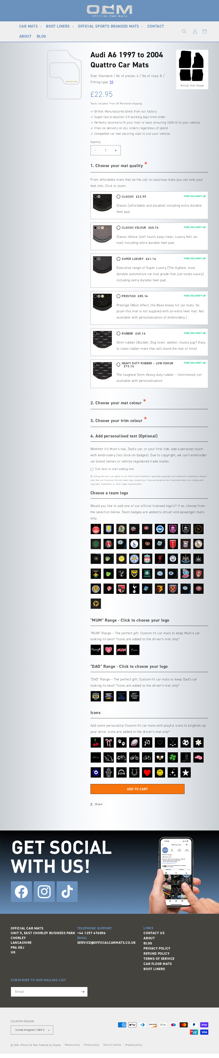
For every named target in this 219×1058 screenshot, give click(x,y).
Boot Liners (154, 969)
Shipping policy (133, 1044)
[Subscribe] (82, 992)
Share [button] (99, 804)
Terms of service (112, 1044)
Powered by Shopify (50, 1045)
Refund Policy (156, 953)
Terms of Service (159, 958)
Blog (148, 943)
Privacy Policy (157, 948)
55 (111, 82)
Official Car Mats (29, 1045)
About (149, 938)
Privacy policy (91, 1044)
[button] (30, 26)
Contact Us (154, 933)
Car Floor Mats (158, 964)
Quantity (95, 142)
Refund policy (72, 1044)
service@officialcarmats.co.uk (106, 942)
